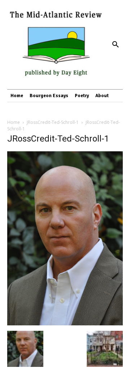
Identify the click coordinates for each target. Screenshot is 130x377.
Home (13, 122)
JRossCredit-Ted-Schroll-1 (53, 122)
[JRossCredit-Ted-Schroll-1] (65, 323)
